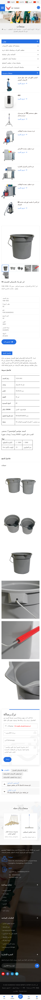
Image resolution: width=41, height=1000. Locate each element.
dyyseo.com (23, 991)
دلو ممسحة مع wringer (9, 930)
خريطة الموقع (16, 988)
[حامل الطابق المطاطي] (16, 821)
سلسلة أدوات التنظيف (14, 29)
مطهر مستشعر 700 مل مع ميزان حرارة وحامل (27, 114)
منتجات (4, 897)
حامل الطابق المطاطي (16, 832)
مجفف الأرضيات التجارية (9, 944)
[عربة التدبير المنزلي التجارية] (9, 173)
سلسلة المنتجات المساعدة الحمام (13, 67)
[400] (9, 102)
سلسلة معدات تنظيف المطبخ (11, 63)
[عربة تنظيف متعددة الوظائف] (9, 191)
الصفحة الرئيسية (7, 890)
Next (39, 826)
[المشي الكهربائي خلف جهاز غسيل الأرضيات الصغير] (9, 84)
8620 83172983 (13, 877)
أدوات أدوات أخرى (28, 29)
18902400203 (16, 875)
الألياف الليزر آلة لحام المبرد (10, 934)
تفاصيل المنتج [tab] (7, 353)
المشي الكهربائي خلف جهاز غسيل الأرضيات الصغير (28, 78)
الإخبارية (5, 904)
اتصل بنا (5, 901)
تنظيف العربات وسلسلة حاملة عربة (13, 50)
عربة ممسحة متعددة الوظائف (26, 131)
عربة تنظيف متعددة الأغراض (26, 149)
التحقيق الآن (7, 342)
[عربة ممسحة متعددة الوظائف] (9, 137)
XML (24, 988)
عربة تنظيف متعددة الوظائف (26, 184)
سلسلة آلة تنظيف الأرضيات (11, 46)
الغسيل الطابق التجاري (8, 924)
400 (19, 95)
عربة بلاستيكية (6, 927)
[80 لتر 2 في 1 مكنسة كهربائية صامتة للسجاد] (9, 208)
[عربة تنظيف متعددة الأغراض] (9, 155)
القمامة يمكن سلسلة (8, 54)
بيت (5, 29)
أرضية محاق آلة (6, 940)
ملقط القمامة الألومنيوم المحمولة (33, 833)
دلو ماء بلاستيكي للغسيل (19, 770)
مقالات (4, 907)
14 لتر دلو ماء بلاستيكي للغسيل (23, 726)
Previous (2, 826)
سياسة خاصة (6, 911)
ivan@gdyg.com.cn (23, 872)
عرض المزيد (21, 84)
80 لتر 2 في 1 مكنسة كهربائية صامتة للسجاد (28, 203)
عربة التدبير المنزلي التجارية (26, 166)
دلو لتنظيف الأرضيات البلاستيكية (12, 774)
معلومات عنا (6, 894)
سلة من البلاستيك (7, 937)
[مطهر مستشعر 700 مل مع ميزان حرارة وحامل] (9, 119)
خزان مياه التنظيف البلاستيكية (12, 777)
